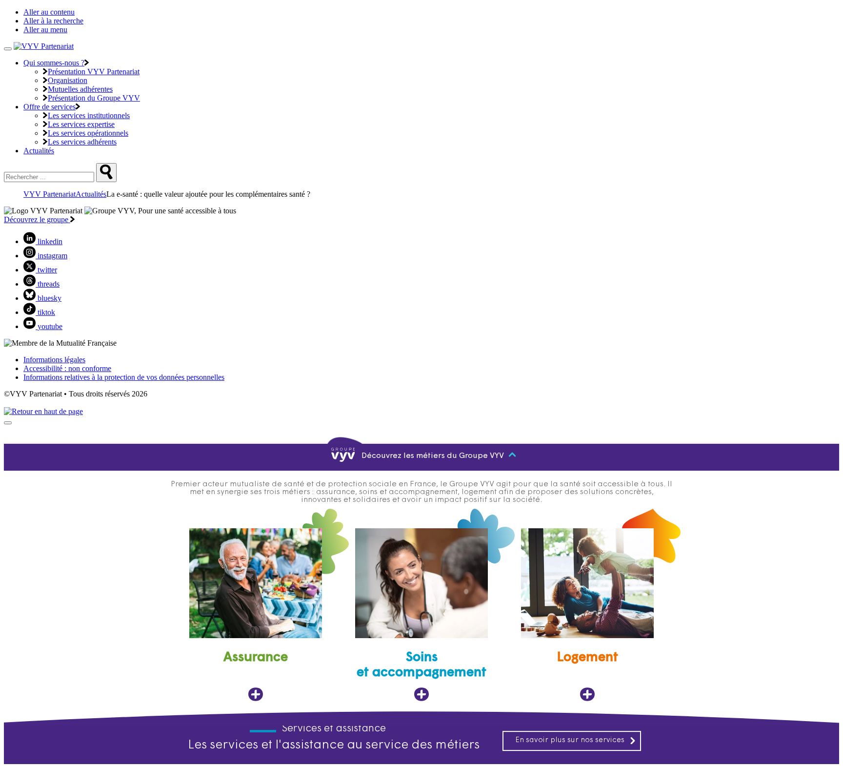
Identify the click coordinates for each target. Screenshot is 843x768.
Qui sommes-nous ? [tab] (53, 63)
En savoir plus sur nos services (569, 740)
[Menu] (8, 48)
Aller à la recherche (53, 21)
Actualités (38, 150)
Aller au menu (45, 29)
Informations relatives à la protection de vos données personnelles (123, 377)
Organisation (67, 80)
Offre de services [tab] (49, 107)
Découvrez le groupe (37, 219)
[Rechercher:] (106, 172)
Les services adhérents (82, 142)
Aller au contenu (49, 12)
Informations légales (54, 359)
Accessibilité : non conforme (67, 368)
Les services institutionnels (89, 115)
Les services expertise (81, 124)
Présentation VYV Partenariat (94, 71)
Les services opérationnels (88, 133)
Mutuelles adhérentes (80, 89)
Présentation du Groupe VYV (94, 98)
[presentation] (8, 422)
